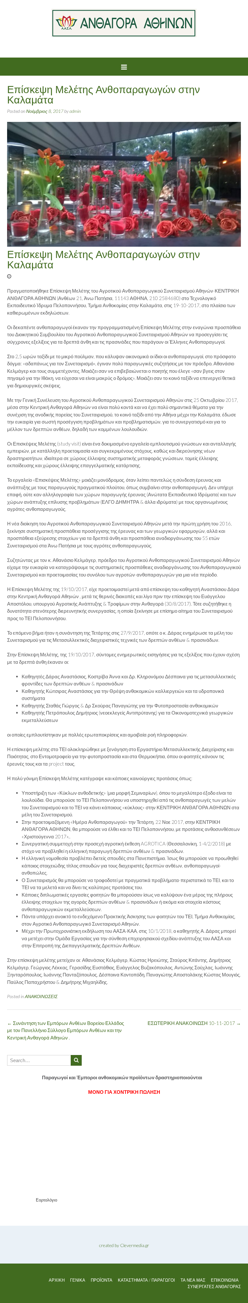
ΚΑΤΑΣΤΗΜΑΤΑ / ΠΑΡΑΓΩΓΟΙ (146, 1280)
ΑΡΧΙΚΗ (57, 1280)
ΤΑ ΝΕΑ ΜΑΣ (193, 1280)
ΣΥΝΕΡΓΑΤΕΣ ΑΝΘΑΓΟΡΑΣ (214, 1287)
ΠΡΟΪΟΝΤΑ (101, 1280)
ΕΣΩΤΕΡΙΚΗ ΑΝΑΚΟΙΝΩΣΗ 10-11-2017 (194, 1023)
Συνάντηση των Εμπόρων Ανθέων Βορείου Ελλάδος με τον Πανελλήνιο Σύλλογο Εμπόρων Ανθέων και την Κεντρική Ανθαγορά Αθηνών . (65, 1030)
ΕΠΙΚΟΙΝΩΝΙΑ (225, 1280)
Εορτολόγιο (46, 1199)
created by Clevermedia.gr (124, 1245)
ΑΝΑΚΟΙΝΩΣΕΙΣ (41, 996)
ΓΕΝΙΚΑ (77, 1280)
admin (75, 111)
